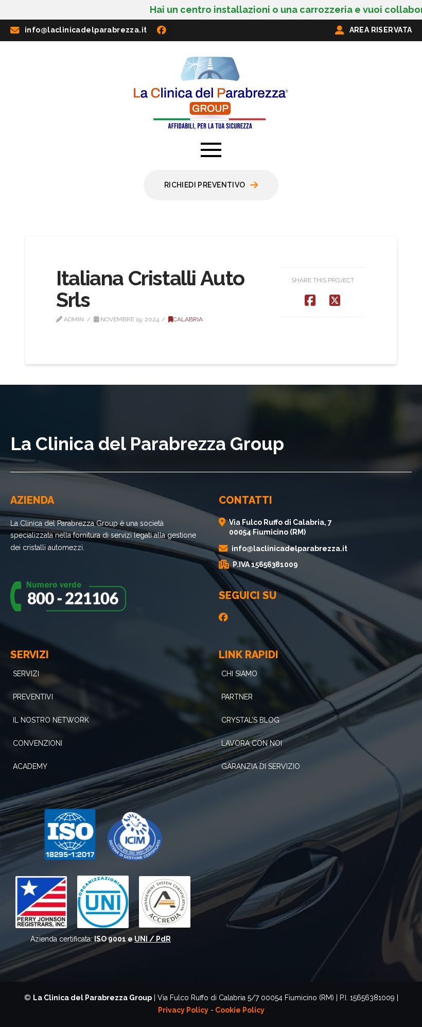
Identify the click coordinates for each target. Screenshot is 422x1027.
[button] (211, 150)
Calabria (188, 319)
